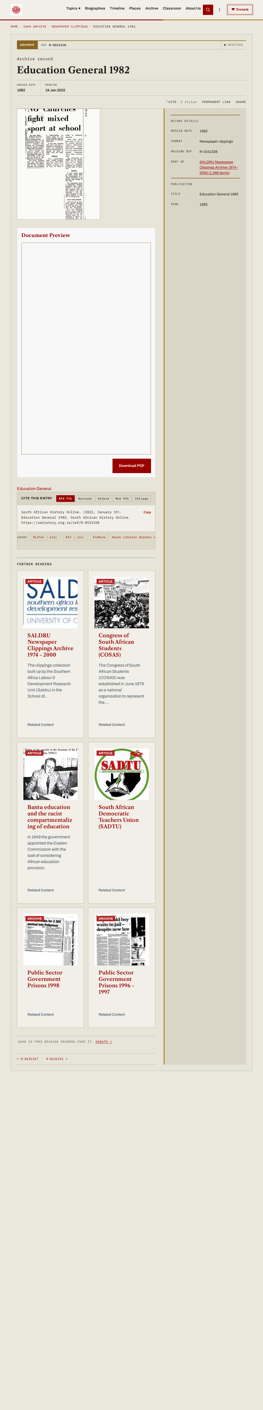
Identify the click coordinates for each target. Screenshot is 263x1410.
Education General (34, 488)
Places (135, 8)
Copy (147, 512)
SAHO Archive (34, 26)
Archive (151, 8)
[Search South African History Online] (208, 10)
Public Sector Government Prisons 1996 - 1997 (116, 982)
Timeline (117, 8)
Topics (73, 8)
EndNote (99, 537)
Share (241, 102)
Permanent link (216, 102)
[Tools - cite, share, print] (219, 9)
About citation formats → (133, 537)
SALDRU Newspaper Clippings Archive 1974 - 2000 (50, 645)
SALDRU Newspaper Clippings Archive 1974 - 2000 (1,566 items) (219, 167)
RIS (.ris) (75, 537)
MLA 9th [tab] (122, 498)
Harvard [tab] (85, 498)
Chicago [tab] (141, 498)
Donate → (104, 1041)
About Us (193, 8)
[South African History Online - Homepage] (16, 9)
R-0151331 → (56, 1059)
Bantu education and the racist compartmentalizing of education (49, 817)
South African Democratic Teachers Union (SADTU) (119, 817)
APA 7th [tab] (65, 498)
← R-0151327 (27, 1059)
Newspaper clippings (70, 26)
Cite (181, 102)
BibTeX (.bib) (45, 537)
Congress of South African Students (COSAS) (116, 645)
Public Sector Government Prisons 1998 (44, 979)
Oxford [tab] (103, 498)
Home (14, 26)
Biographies (95, 8)
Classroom (172, 8)
